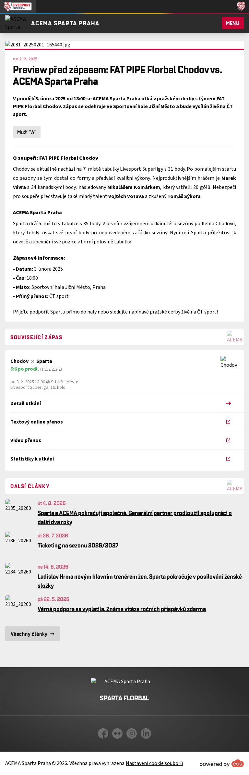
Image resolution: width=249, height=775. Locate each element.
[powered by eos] (222, 763)
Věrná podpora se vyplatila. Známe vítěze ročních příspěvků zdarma (122, 608)
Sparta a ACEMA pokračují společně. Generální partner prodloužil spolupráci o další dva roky (135, 517)
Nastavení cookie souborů (154, 763)
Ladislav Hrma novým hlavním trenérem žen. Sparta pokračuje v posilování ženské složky (140, 581)
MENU (233, 23)
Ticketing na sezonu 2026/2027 (78, 545)
